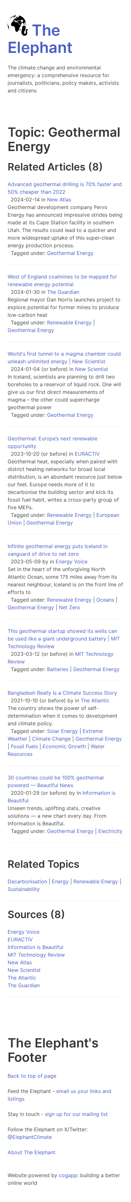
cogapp (68, 1175)
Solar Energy (62, 731)
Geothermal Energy (70, 253)
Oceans (105, 600)
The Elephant (40, 39)
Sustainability (24, 889)
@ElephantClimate (30, 1137)
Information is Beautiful (35, 947)
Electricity (110, 831)
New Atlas (59, 199)
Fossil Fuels (24, 746)
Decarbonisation (27, 881)
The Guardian (63, 292)
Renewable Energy (69, 322)
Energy (60, 881)
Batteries (57, 669)
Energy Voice (71, 561)
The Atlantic (95, 700)
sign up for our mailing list (76, 1114)
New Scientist (91, 369)
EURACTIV (87, 454)
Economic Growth (64, 746)
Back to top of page (32, 1076)
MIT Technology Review (36, 955)
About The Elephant (31, 1152)
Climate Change (51, 738)
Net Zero (69, 607)
